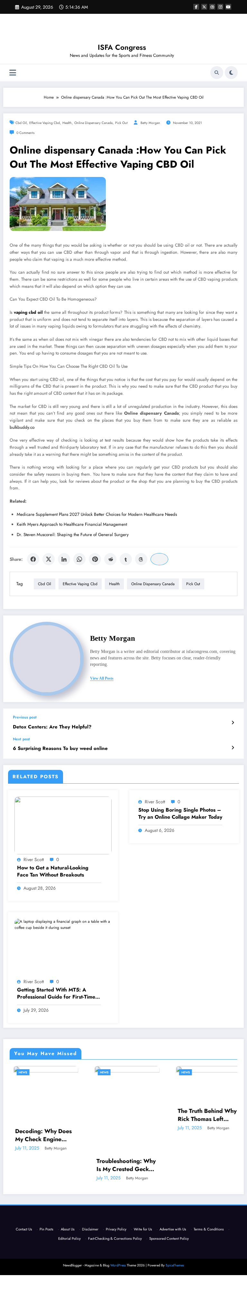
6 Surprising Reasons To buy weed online (60, 748)
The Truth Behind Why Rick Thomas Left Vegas (203, 1115)
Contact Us (24, 1229)
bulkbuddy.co (22, 427)
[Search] (216, 72)
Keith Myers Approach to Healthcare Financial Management (72, 524)
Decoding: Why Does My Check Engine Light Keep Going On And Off (40, 1135)
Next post (21, 739)
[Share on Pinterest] (95, 559)
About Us (68, 1229)
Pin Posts (46, 1229)
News (19, 1072)
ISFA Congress (122, 47)
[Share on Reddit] (110, 559)
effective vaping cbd (44, 122)
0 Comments (25, 132)
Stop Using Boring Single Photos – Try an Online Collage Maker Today (180, 813)
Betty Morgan (150, 122)
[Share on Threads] (141, 559)
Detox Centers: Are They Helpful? (52, 727)
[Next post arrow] (232, 748)
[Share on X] (48, 559)
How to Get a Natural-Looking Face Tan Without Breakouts (52, 871)
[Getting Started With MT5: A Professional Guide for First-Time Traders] (63, 924)
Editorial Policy (69, 1238)
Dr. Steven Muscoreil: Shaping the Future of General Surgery (73, 535)
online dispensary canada (93, 122)
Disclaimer (90, 1229)
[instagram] (220, 7)
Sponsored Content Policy (169, 1238)
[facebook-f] (196, 7)
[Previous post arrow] (232, 723)
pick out (121, 122)
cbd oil (21, 122)
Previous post (25, 717)
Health (67, 122)
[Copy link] (159, 559)
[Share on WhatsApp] (79, 559)
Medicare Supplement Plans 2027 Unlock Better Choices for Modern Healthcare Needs (97, 514)
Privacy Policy (116, 1229)
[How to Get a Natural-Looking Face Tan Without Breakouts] (63, 825)
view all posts (102, 678)
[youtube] (228, 7)
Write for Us (143, 1229)
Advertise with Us (173, 1229)
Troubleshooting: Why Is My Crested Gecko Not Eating (122, 1165)
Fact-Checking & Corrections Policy (115, 1238)
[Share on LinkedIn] (64, 559)
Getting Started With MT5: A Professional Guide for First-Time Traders (56, 993)
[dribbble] (212, 7)
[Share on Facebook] (33, 559)
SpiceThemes (175, 1265)
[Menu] (12, 73)
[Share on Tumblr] (126, 559)
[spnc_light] (231, 72)
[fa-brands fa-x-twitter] (204, 7)
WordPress (118, 1265)
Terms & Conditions (209, 1229)
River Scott (33, 859)
